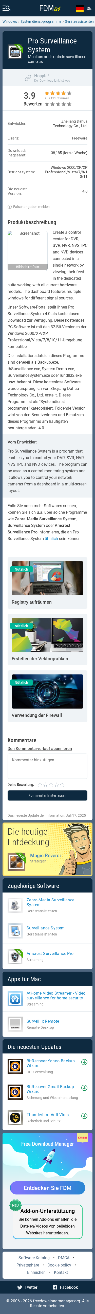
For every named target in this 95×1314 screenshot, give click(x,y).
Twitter (31, 1287)
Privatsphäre (27, 1265)
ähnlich (51, 538)
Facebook (69, 1287)
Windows (10, 21)
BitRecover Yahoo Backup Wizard (51, 1063)
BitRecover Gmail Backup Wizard (50, 1089)
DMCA (63, 1257)
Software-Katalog (34, 1257)
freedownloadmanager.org (56, 1301)
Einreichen (36, 1272)
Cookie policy (59, 1265)
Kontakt (61, 1272)
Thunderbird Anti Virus (48, 1114)
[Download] (84, 1062)
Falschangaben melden (31, 207)
